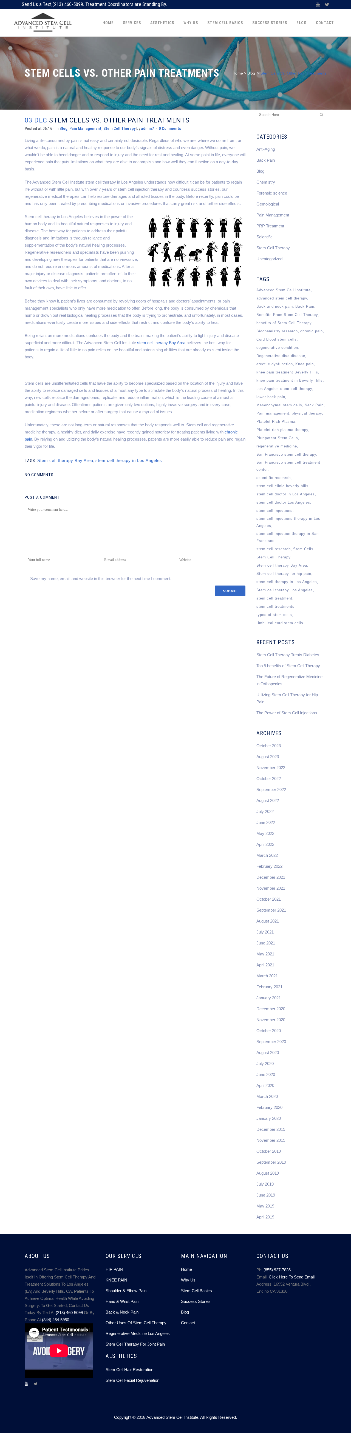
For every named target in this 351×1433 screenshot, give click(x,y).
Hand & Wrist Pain (122, 1301)
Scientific (264, 237)
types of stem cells (274, 615)
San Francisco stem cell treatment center (288, 466)
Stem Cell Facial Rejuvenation (132, 1380)
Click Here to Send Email (292, 1277)
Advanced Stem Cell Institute (283, 290)
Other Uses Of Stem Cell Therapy (136, 1322)
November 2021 (270, 888)
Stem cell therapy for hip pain (283, 574)
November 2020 (270, 1019)
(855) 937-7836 (277, 1270)
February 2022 (269, 866)
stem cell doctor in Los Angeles (285, 494)
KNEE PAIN (116, 1280)
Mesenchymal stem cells (279, 405)
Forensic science (271, 193)
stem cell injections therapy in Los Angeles (288, 522)
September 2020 (271, 1041)
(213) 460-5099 (67, 4)
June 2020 (265, 1074)
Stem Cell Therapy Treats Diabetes (287, 654)
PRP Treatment (270, 226)
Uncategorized (269, 258)
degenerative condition (277, 348)
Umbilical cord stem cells (279, 623)
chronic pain (311, 331)
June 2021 (265, 943)
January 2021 (268, 997)
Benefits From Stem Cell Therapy (287, 315)
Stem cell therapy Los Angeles (284, 590)
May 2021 (265, 954)
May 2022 (265, 833)
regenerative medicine (276, 446)
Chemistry (265, 182)
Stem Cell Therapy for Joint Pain (135, 1344)
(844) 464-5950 (55, 1319)
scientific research (273, 478)
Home (238, 73)
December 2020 (270, 1008)
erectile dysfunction (274, 364)
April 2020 (265, 1085)
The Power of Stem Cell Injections (286, 712)
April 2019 (265, 1217)
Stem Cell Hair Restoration (129, 1369)
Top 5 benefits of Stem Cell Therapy (288, 665)
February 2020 (269, 1107)
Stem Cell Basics (196, 1290)
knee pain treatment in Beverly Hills (289, 380)
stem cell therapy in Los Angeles (128, 460)
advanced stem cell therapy (281, 298)
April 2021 (265, 965)
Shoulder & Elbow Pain (126, 1290)
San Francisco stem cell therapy (286, 454)
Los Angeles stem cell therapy (284, 389)
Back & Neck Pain (122, 1312)
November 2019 (270, 1140)
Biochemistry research (277, 331)
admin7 (147, 128)
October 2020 (268, 1030)
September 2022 (271, 789)
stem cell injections (274, 511)
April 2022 (265, 844)
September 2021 (271, 910)
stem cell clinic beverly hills (282, 486)
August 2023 (267, 756)
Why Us (188, 1280)
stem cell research (273, 549)
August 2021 (267, 921)
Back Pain (265, 160)
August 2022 (267, 800)
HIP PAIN (114, 1269)
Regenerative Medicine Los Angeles (138, 1333)
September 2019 (271, 1162)
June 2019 (265, 1195)
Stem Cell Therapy (119, 128)
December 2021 (270, 877)
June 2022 (265, 822)
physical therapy (307, 413)
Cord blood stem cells (276, 339)
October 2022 (268, 778)
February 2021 (269, 986)
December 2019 (270, 1129)
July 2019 (265, 1184)
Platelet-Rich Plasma (275, 421)
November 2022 (270, 767)
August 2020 (267, 1052)
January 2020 (268, 1118)
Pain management (272, 413)
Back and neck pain (274, 306)
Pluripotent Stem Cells (277, 438)
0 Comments (170, 128)
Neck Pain (314, 405)
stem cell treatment (274, 598)
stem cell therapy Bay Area (161, 342)
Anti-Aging (265, 149)
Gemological (267, 204)
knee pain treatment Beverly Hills (287, 372)
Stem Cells (303, 549)
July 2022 (265, 811)
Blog (251, 73)
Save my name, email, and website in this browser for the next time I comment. (100, 578)
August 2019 (267, 1173)
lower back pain (270, 397)
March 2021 (267, 976)
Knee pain (304, 364)
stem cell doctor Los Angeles (283, 502)
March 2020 (267, 1096)
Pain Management (85, 128)
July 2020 (265, 1063)
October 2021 (268, 899)
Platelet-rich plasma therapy (282, 430)
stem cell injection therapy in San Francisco (287, 537)
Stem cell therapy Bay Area (65, 460)
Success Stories (196, 1301)
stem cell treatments (275, 606)
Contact (188, 1322)
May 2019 (265, 1206)
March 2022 (267, 855)
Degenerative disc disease (280, 356)
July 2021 (265, 932)
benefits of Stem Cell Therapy (284, 323)
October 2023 (268, 745)
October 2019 (268, 1151)
